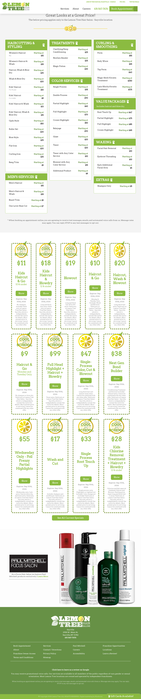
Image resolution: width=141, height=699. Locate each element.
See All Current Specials (70, 518)
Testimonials (134, 2)
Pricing (122, 2)
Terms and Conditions (23, 657)
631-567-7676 (70, 638)
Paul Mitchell (79, 646)
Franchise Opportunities (114, 646)
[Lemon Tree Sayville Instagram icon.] (70, 665)
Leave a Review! (110, 654)
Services (64, 9)
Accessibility (79, 654)
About (76, 9)
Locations (107, 650)
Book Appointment (22, 646)
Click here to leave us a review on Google (70, 670)
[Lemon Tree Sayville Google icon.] (76, 665)
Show (21, 293)
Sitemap (47, 657)
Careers (87, 9)
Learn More (43, 576)
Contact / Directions (52, 650)
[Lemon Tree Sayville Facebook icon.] (64, 665)
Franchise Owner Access (24, 654)
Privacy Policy (49, 654)
